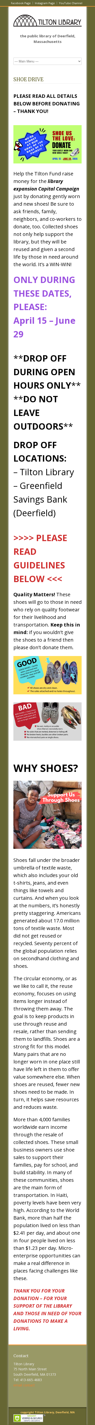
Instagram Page (45, 3)
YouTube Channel (70, 3)
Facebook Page (21, 3)
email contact (24, 1385)
